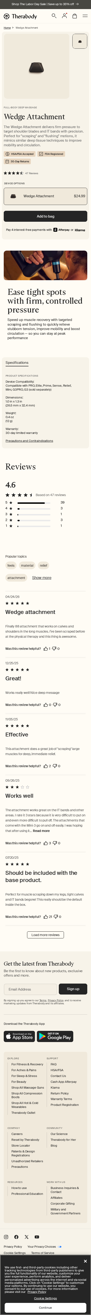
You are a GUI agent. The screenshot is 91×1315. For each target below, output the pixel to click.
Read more (41, 831)
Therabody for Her (63, 1140)
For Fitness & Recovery (27, 1064)
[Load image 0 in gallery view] (79, 41)
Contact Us (58, 1076)
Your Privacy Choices (42, 1247)
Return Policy (60, 1093)
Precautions (19, 1167)
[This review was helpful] (46, 649)
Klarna (55, 1088)
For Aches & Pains (23, 1070)
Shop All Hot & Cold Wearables (24, 1105)
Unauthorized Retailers (27, 1161)
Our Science (59, 1134)
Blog (54, 1146)
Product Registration (65, 1105)
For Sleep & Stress (24, 1076)
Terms (42, 1000)
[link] (80, 230)
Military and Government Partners (65, 1211)
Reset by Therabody (25, 1140)
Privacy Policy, (56, 1000)
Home (7, 27)
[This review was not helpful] (54, 649)
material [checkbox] (27, 565)
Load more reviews (46, 935)
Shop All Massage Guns (27, 1088)
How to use (19, 1188)
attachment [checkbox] (16, 578)
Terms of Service (42, 1253)
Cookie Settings (15, 1253)
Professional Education (27, 1194)
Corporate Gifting (63, 1204)
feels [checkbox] (10, 565)
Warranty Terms (61, 1099)
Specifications (17, 363)
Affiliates (57, 1198)
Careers (17, 1134)
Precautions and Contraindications (29, 441)
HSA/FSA (57, 1070)
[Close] (85, 1261)
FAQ (53, 1064)
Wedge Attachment (27, 27)
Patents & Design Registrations (23, 1153)
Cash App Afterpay (64, 1082)
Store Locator (20, 1146)
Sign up (73, 989)
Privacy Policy (13, 1247)
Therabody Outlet (23, 1113)
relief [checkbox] (43, 565)
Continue (45, 1308)
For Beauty (18, 1082)
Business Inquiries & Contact (65, 1190)
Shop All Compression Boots (26, 1095)
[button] (54, 16)
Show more (41, 577)
